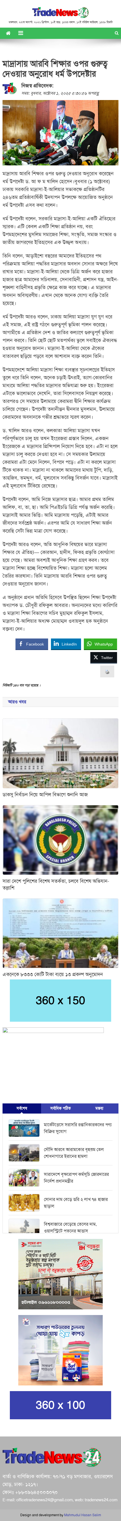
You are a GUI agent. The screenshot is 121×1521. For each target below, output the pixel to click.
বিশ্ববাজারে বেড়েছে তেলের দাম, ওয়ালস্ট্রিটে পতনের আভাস (70, 1227)
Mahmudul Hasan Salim (82, 1515)
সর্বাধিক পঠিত (60, 1108)
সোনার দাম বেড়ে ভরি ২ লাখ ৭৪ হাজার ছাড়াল (76, 1203)
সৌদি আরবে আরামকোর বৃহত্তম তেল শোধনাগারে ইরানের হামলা (74, 1153)
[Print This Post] (107, 671)
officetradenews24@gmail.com (44, 1499)
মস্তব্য (99, 1108)
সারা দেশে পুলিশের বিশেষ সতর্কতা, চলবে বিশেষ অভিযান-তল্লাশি (56, 884)
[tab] (22, 1108)
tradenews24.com (101, 1499)
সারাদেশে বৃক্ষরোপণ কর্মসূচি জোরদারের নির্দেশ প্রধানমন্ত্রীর (76, 1178)
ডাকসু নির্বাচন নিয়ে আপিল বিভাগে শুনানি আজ (45, 794)
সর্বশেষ (22, 1108)
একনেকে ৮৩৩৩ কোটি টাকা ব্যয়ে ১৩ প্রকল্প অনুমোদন (53, 974)
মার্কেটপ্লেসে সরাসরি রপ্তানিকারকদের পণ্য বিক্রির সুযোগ (78, 1128)
